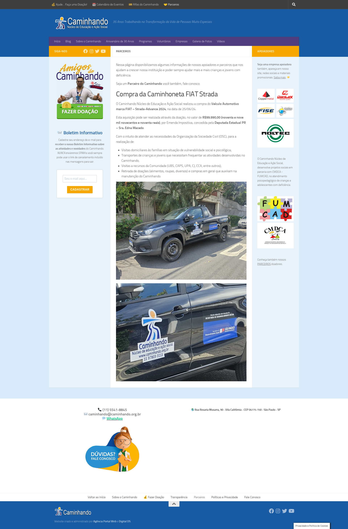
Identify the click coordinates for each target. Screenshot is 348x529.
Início (57, 41)
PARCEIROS (264, 264)
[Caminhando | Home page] (81, 23)
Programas (145, 41)
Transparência (179, 497)
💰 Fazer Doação (154, 497)
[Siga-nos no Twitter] (97, 51)
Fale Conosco (252, 497)
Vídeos (221, 41)
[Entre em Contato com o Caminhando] (112, 470)
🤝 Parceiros (171, 4)
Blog (68, 41)
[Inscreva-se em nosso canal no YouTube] (103, 51)
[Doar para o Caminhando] (79, 118)
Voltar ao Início (96, 497)
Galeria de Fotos (202, 41)
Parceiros (199, 497)
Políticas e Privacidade (224, 497)
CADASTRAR (79, 189)
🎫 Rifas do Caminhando (144, 4)
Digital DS (124, 521)
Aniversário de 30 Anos (120, 41)
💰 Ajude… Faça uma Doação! (69, 4)
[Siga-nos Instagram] (91, 51)
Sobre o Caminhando (88, 41)
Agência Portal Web (104, 521)
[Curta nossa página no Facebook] (85, 51)
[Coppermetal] (266, 96)
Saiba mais (280, 77)
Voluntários (164, 41)
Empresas (181, 41)
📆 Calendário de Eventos (108, 4)
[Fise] (266, 111)
